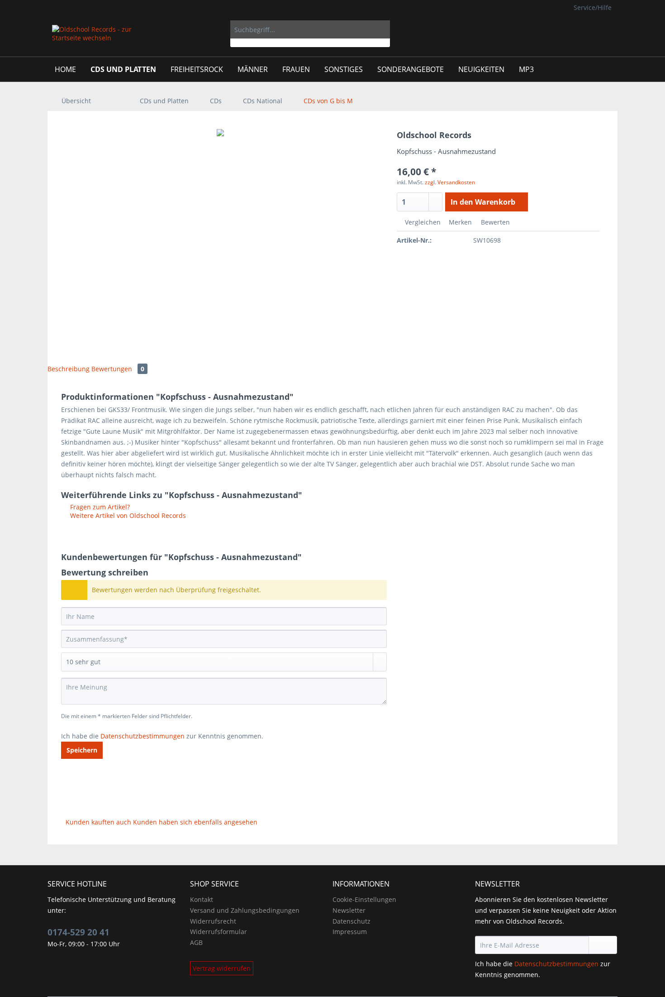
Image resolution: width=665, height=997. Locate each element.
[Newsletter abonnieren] (603, 945)
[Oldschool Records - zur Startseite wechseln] (92, 38)
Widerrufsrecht (213, 921)
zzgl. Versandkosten (450, 182)
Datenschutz (351, 921)
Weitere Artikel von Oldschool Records (127, 515)
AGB (196, 942)
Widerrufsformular (218, 931)
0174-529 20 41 (78, 932)
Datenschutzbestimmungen (142, 736)
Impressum (349, 931)
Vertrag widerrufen (222, 968)
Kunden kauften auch (98, 822)
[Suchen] (381, 29)
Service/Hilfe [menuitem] (592, 7)
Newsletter (349, 910)
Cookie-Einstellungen (364, 899)
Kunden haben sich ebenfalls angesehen (195, 822)
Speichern (81, 750)
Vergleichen (422, 222)
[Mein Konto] (575, 29)
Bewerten (494, 222)
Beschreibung (69, 368)
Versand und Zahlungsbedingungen (244, 910)
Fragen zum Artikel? (99, 507)
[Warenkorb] (604, 29)
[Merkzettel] (553, 29)
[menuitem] (310, 33)
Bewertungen (117, 368)
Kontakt (201, 899)
